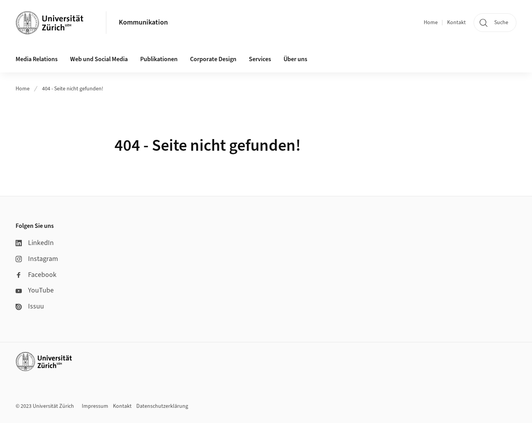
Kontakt (456, 22)
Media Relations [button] (37, 59)
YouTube (41, 290)
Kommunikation (143, 22)
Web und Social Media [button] (99, 59)
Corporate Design (213, 59)
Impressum (95, 406)
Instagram (43, 259)
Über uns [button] (295, 59)
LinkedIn (41, 243)
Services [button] (260, 59)
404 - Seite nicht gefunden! (72, 89)
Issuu (36, 306)
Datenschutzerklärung (162, 406)
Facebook (42, 275)
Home (431, 22)
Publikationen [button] (159, 59)
